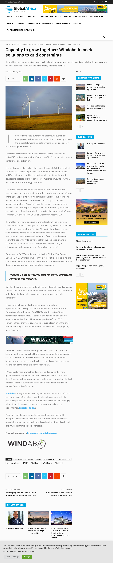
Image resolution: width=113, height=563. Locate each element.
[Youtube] (105, 2)
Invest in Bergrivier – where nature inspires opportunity (37, 530)
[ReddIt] (57, 78)
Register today (27, 407)
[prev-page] (78, 126)
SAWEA (25, 463)
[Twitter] (94, 2)
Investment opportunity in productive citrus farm (97, 117)
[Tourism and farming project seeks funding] (80, 108)
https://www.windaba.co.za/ (42, 433)
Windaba (58, 463)
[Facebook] (102, 2)
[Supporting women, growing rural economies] (80, 181)
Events (38, 459)
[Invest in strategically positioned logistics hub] (80, 97)
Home (8, 44)
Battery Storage (20, 459)
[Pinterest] (50, 78)
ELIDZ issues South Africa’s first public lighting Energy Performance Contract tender (60, 533)
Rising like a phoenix (14, 528)
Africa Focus (16, 44)
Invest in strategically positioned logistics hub (96, 97)
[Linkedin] (98, 2)
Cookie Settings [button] (12, 557)
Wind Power (47, 463)
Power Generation (63, 459)
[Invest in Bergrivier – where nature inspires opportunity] (38, 518)
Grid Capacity (49, 459)
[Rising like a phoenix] (16, 518)
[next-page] (82, 126)
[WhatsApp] (25, 78)
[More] (63, 78)
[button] (104, 37)
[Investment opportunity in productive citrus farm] (80, 117)
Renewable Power (13, 463)
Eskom (30, 459)
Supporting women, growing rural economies (95, 181)
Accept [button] (27, 557)
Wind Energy (35, 463)
